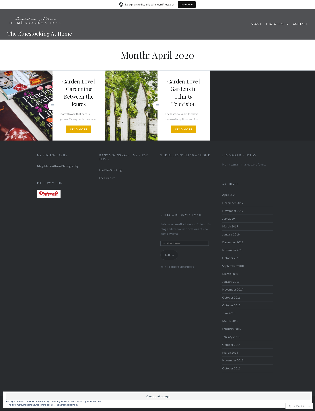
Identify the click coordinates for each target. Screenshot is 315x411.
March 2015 (230, 321)
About (256, 23)
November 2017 (232, 289)
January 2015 (231, 336)
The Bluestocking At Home (39, 33)
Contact (300, 23)
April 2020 (229, 194)
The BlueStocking (110, 170)
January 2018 (231, 281)
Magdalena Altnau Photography (57, 166)
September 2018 (233, 266)
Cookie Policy (71, 404)
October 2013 (231, 368)
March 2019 (230, 226)
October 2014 (231, 344)
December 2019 (232, 202)
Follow (169, 255)
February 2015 (231, 328)
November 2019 (232, 210)
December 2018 (232, 242)
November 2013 (232, 360)
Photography (277, 23)
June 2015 (228, 313)
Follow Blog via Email (181, 215)
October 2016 (231, 297)
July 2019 (228, 218)
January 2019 (231, 234)
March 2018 (230, 273)
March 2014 (230, 352)
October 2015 (231, 305)
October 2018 (231, 258)
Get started (187, 4)
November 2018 (232, 250)
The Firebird (107, 178)
